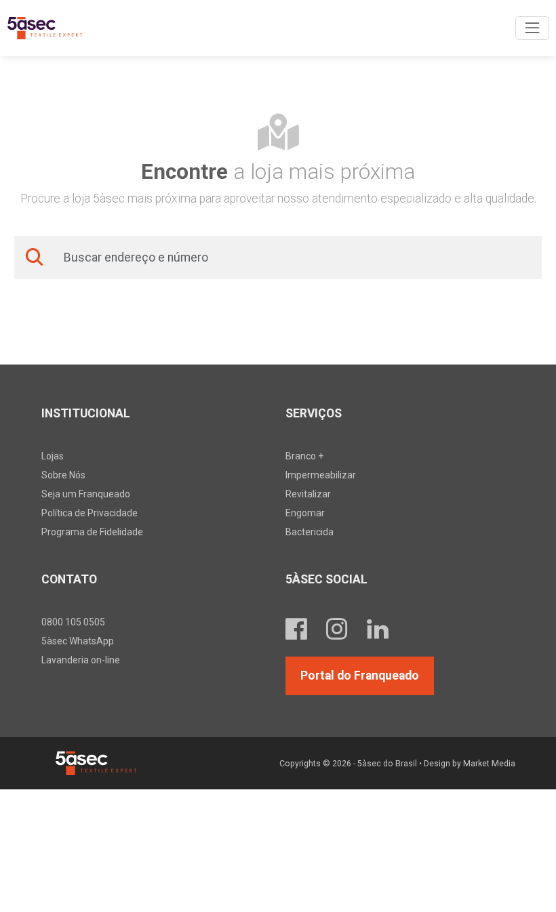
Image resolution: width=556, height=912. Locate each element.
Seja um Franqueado (85, 494)
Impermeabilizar (320, 475)
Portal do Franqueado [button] (359, 675)
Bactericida (309, 531)
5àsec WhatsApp (77, 641)
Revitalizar (308, 494)
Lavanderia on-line (80, 660)
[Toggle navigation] (532, 28)
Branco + (304, 456)
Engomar (305, 512)
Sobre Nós (63, 475)
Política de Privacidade (89, 512)
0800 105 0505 (73, 622)
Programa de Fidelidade (92, 531)
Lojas (52, 456)
